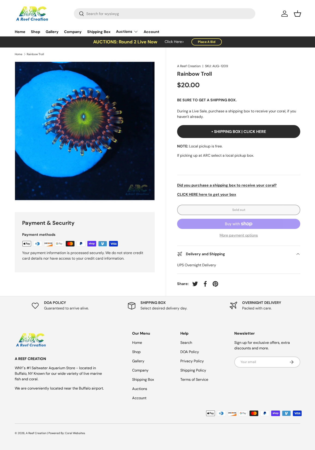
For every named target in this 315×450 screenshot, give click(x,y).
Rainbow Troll (35, 54)
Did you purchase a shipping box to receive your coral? (227, 185)
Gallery (52, 31)
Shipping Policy (193, 370)
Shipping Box (98, 31)
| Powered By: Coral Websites (66, 433)
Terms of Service (194, 379)
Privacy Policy (192, 361)
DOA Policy (189, 351)
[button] (297, 14)
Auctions (124, 31)
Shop (35, 31)
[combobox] (164, 13)
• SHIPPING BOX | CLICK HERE (238, 131)
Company (73, 31)
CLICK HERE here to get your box (206, 194)
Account (151, 31)
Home (20, 31)
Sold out (238, 210)
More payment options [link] (239, 235)
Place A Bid (206, 42)
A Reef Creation (189, 66)
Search (186, 342)
